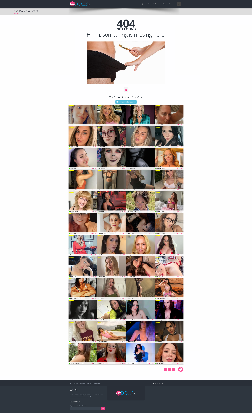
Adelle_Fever (112, 320)
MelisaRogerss (112, 341)
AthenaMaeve (141, 341)
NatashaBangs (112, 211)
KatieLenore (112, 146)
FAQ (148, 4)
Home (16, 13)
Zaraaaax (112, 190)
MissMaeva (112, 255)
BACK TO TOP (157, 383)
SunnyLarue (141, 255)
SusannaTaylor (141, 320)
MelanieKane (141, 363)
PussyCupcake (83, 146)
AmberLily (169, 320)
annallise (112, 298)
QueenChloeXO (169, 255)
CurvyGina (83, 233)
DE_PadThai (169, 276)
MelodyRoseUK (169, 168)
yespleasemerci (83, 125)
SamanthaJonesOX (83, 255)
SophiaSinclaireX (83, 341)
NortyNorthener (169, 233)
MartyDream (169, 363)
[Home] (142, 4)
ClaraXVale (141, 146)
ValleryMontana (169, 298)
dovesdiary (83, 276)
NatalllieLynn (141, 276)
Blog (164, 4)
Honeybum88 (141, 190)
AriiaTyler (83, 320)
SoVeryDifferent (141, 211)
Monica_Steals (112, 125)
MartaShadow (141, 168)
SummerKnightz (83, 211)
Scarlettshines (112, 168)
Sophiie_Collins (83, 363)
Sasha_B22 (169, 125)
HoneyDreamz (169, 211)
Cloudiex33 (141, 298)
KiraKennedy (141, 233)
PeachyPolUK (112, 276)
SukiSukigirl (83, 168)
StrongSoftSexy (112, 233)
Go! (103, 408)
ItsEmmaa (169, 341)
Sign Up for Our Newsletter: (78, 406)
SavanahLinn (141, 125)
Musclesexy (83, 298)
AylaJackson (169, 146)
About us (172, 4)
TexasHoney (112, 363)
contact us (85, 396)
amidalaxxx (169, 190)
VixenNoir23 (83, 190)
